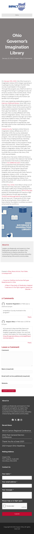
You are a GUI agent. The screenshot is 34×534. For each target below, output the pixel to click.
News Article (16, 271)
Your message (8, 490)
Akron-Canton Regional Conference (16, 431)
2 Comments (28, 58)
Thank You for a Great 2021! (13, 441)
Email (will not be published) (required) (16, 376)
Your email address (9, 482)
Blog (9, 271)
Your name (6, 474)
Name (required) (7, 369)
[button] (13, 420)
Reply (30, 317)
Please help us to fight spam (12, 501)
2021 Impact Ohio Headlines (13, 446)
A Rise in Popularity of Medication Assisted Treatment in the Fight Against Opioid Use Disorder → (18, 287)
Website (5, 383)
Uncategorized (7, 273)
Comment (5, 350)
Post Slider (24, 271)
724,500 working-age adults (11, 196)
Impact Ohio (18, 58)
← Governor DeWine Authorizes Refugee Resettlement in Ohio (15, 281)
